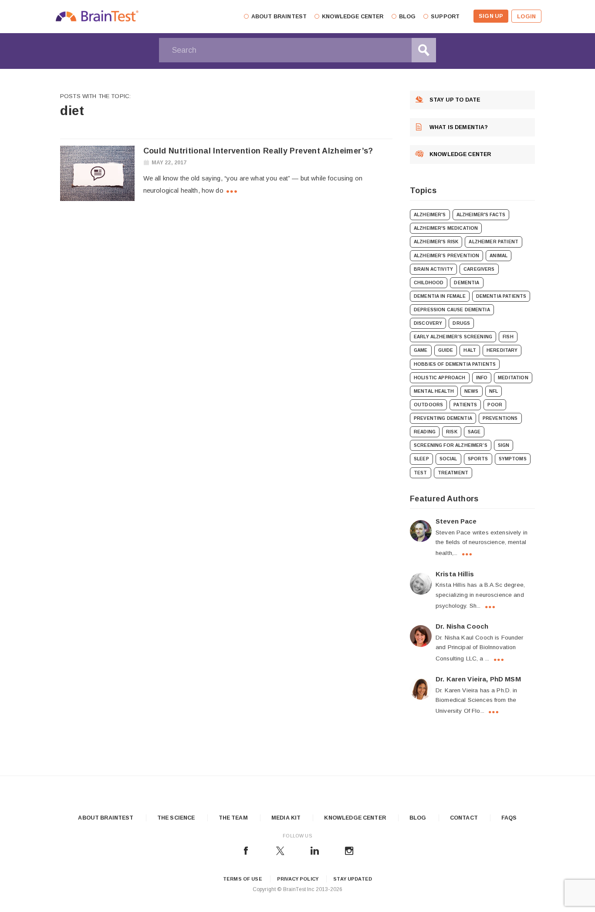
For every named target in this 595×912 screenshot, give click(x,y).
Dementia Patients (501, 296)
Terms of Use (242, 878)
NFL (493, 391)
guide (445, 350)
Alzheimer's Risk (436, 241)
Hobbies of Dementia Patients (455, 364)
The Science (176, 818)
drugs (461, 323)
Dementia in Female (440, 296)
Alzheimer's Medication (446, 228)
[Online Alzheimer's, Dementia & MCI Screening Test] (97, 17)
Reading (425, 431)
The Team (233, 818)
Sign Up (491, 16)
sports (478, 458)
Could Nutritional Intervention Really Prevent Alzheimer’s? (258, 150)
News (471, 391)
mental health (434, 391)
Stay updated (352, 878)
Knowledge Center (354, 818)
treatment (453, 472)
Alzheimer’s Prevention (446, 255)
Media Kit (286, 818)
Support (445, 17)
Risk (451, 431)
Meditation (513, 377)
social (448, 458)
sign (504, 445)
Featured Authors (444, 498)
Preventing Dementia (443, 418)
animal (498, 255)
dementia (466, 282)
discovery (428, 323)
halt (469, 350)
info (482, 377)
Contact (464, 818)
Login (526, 17)
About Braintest (105, 818)
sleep (421, 458)
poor (494, 404)
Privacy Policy (297, 878)
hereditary (502, 350)
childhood (428, 282)
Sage (474, 431)
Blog (417, 818)
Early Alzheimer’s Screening (453, 336)
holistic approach (440, 377)
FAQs (509, 818)
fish (508, 336)
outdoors (428, 404)
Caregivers (479, 269)
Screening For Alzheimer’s (450, 445)
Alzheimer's (430, 214)
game (421, 350)
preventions (500, 418)
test (420, 472)
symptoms (513, 458)
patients (465, 404)
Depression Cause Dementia (452, 309)
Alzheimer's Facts (481, 214)
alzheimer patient (493, 241)
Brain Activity (433, 269)
